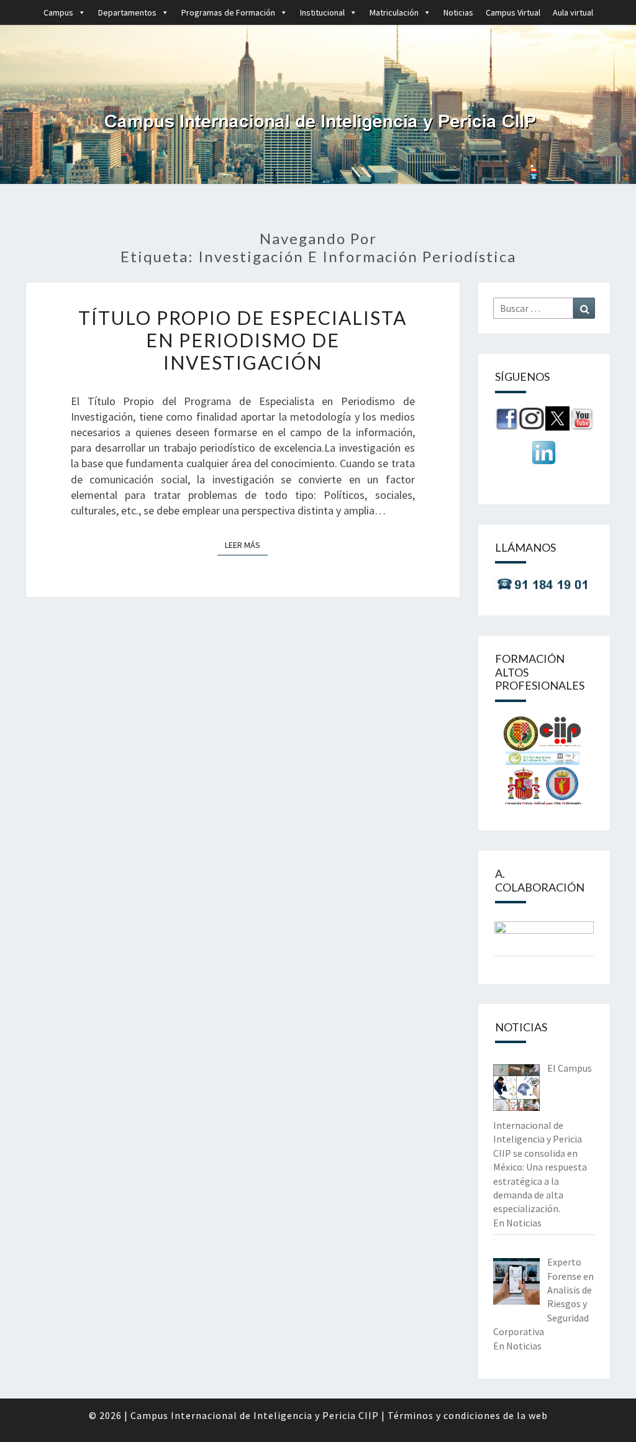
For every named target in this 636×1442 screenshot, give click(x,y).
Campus (58, 12)
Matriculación (394, 12)
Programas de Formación (228, 12)
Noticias (458, 12)
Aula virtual (573, 12)
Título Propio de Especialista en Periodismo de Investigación (242, 339)
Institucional (322, 12)
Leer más (246, 544)
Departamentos (127, 12)
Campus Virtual (513, 12)
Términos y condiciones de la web (468, 1415)
